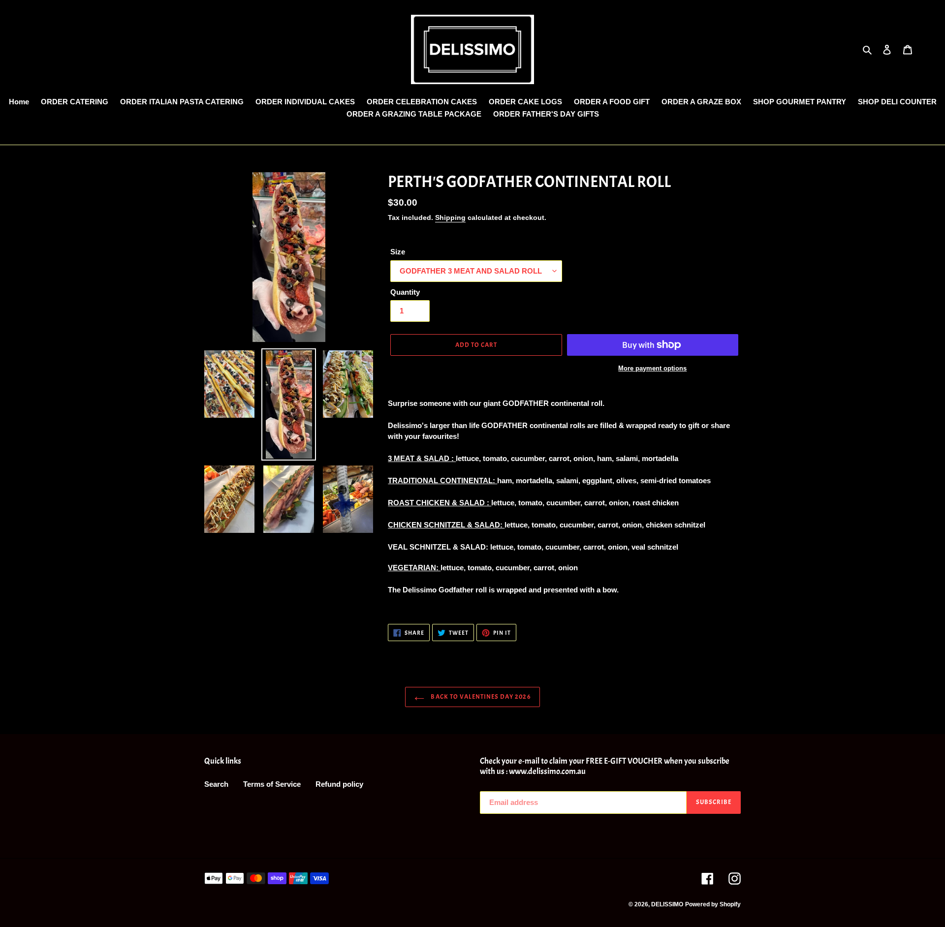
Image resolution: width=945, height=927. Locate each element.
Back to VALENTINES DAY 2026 (479, 697)
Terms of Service (272, 784)
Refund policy (339, 784)
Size (397, 251)
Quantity (405, 292)
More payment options (652, 368)
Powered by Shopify (713, 904)
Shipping (450, 217)
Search (216, 784)
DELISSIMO (667, 904)
